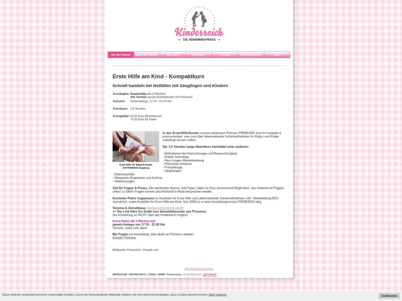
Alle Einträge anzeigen (199, 269)
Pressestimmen (251, 54)
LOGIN (151, 274)
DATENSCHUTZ (137, 274)
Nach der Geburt (147, 54)
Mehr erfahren (218, 294)
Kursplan (199, 54)
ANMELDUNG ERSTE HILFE (165, 208)
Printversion (174, 274)
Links (277, 54)
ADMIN (161, 274)
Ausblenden (389, 296)
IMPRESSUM (120, 274)
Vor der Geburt (121, 54)
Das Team (173, 54)
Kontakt (225, 54)
